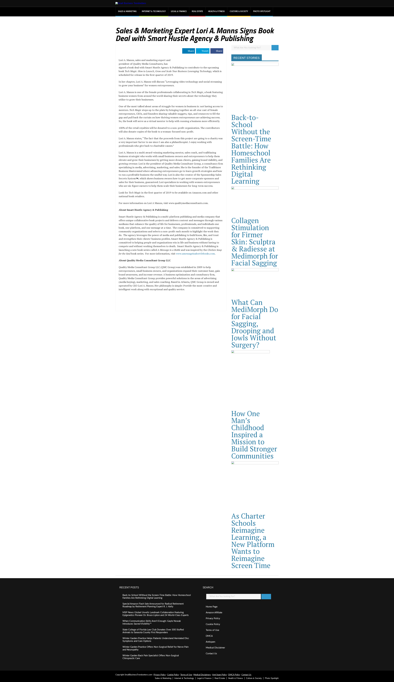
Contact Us (211, 653)
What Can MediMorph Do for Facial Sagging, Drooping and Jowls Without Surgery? (254, 323)
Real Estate (197, 11)
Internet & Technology (154, 11)
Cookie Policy (213, 624)
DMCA (209, 636)
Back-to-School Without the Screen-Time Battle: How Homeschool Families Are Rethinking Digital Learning (251, 149)
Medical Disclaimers (202, 675)
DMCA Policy (234, 675)
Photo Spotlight (261, 11)
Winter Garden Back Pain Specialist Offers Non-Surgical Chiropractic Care (151, 657)
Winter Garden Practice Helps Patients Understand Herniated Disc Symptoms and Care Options (156, 639)
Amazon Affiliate (214, 612)
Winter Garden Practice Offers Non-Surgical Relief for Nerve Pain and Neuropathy (156, 648)
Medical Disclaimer (215, 648)
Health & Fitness (216, 11)
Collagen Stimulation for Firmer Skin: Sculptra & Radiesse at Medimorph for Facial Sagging (254, 241)
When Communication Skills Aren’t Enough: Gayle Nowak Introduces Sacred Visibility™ (152, 622)
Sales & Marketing (127, 11)
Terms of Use (212, 630)
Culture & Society (239, 11)
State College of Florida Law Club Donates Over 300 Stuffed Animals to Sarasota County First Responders (153, 631)
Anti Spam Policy (219, 675)
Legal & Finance (179, 11)
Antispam (210, 642)
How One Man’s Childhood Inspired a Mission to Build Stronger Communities (254, 434)
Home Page (211, 607)
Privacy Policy (213, 618)
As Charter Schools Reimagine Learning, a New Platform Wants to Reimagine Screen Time (252, 540)
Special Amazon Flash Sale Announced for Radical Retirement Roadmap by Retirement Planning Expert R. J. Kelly (153, 605)
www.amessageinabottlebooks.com (195, 253)
